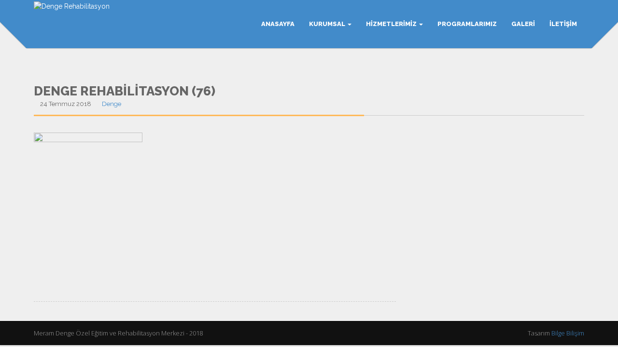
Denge (111, 103)
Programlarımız (467, 23)
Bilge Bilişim (567, 333)
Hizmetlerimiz (392, 23)
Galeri (523, 23)
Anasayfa (278, 23)
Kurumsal (328, 23)
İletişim (563, 23)
